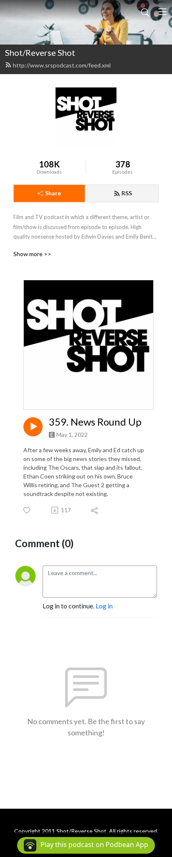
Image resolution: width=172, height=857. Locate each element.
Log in (104, 606)
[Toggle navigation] (162, 12)
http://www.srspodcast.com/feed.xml (62, 65)
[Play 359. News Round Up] (33, 426)
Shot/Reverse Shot (40, 52)
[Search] (145, 11)
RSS (126, 193)
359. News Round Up (95, 422)
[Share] (95, 510)
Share (53, 193)
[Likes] (27, 510)
